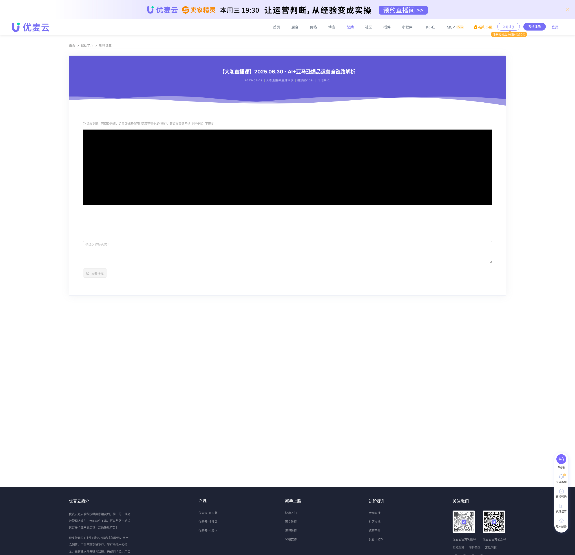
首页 (72, 45)
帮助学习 (87, 45)
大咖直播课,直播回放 (280, 80)
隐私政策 (458, 547)
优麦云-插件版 (208, 521)
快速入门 (291, 513)
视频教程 (291, 530)
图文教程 (291, 521)
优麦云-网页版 (208, 513)
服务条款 (474, 547)
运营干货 (374, 530)
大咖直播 (374, 513)
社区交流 (374, 521)
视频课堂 (105, 45)
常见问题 (491, 547)
